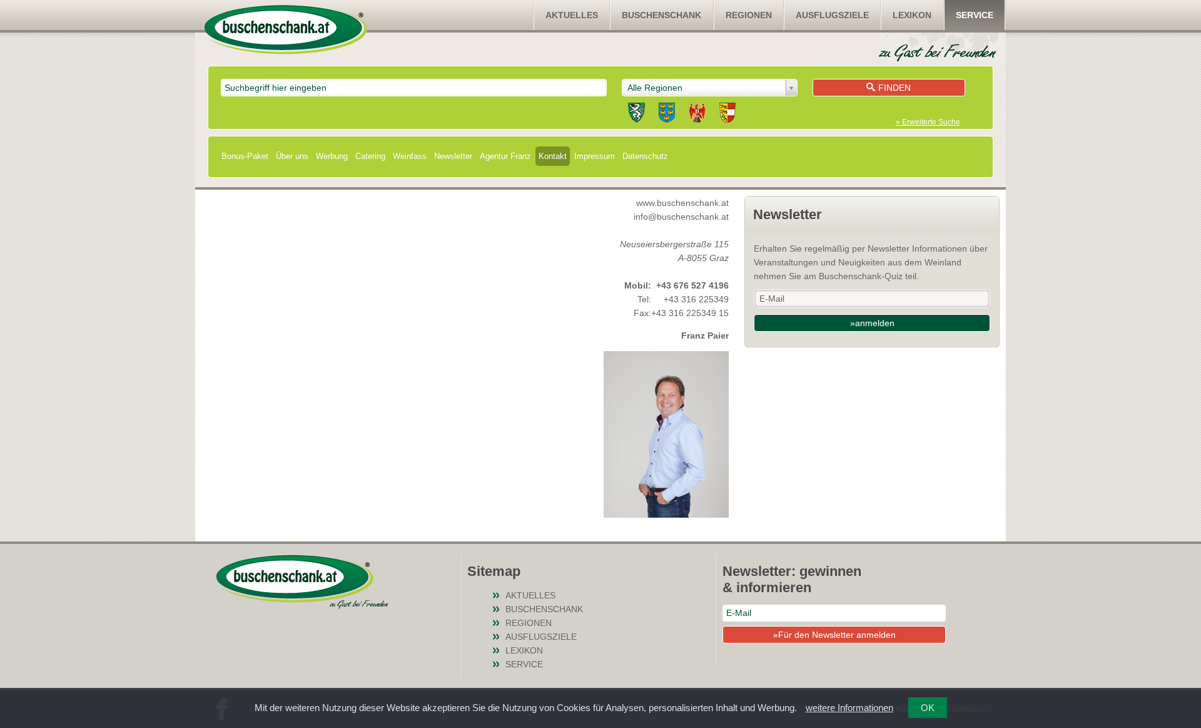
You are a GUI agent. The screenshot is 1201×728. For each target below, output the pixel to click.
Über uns (292, 156)
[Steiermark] (636, 114)
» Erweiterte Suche (928, 122)
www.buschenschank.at (682, 203)
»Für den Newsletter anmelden (834, 635)
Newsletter (453, 156)
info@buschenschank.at (681, 217)
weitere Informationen (849, 707)
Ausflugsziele (832, 15)
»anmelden (872, 323)
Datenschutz (645, 156)
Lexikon (912, 15)
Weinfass (410, 156)
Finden (894, 88)
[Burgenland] (697, 114)
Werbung (332, 156)
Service (974, 15)
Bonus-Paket (244, 156)
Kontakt (553, 156)
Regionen (749, 15)
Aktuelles (571, 15)
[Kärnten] (727, 114)
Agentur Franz (505, 156)
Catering (370, 156)
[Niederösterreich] (667, 114)
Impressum (594, 156)
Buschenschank (661, 15)
